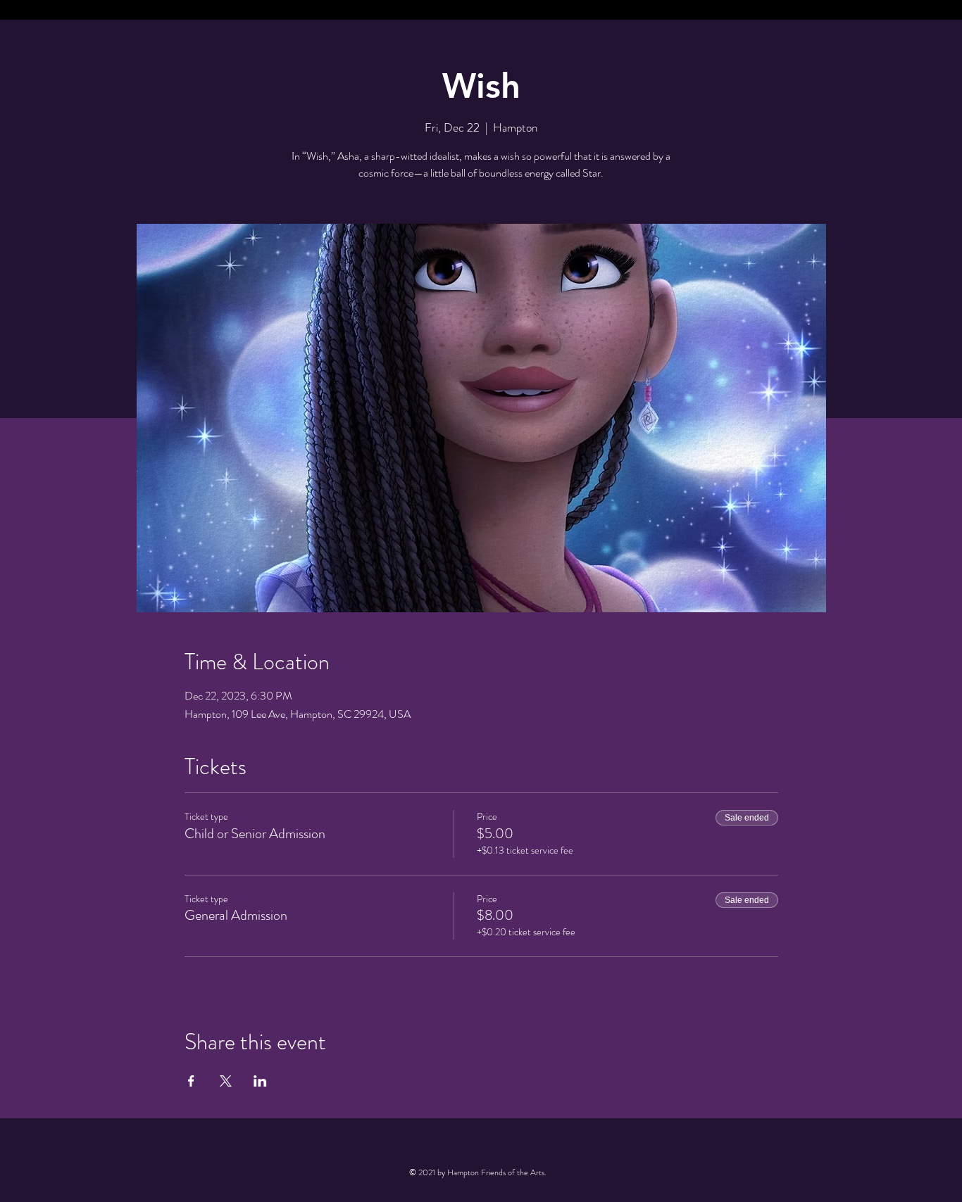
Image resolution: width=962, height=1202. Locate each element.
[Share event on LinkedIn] (260, 1081)
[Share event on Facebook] (191, 1081)
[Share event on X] (225, 1081)
